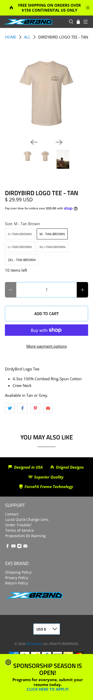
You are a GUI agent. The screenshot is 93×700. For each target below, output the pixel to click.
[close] (8, 662)
